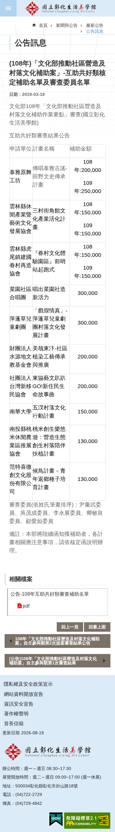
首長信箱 (14, 723)
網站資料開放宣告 (23, 694)
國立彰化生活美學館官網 (61, 8)
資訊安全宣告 (18, 704)
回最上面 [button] (97, 626)
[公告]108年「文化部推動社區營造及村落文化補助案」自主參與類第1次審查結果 (53, 660)
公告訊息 (94, 31)
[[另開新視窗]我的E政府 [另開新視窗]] (56, 819)
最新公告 (94, 25)
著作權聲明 (16, 713)
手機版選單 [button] (8, 8)
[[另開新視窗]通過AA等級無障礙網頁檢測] (87, 820)
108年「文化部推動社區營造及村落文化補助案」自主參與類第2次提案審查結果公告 (57, 640)
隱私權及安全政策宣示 (28, 684)
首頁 (43, 25)
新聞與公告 (67, 25)
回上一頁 (70, 626)
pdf (26, 606)
